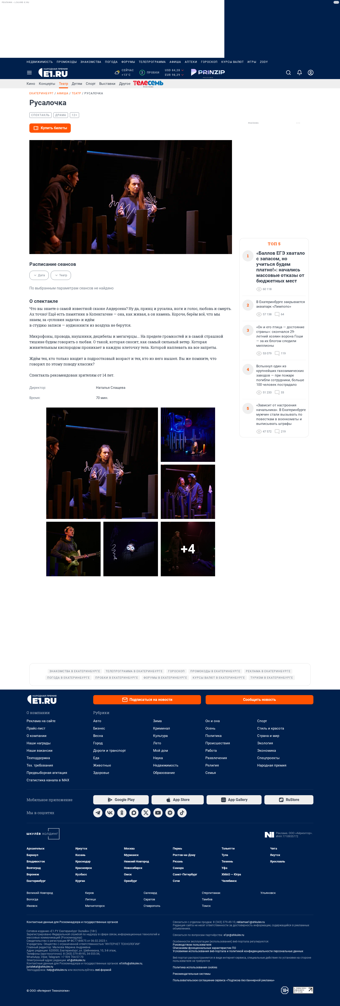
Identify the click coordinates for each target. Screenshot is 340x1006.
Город (98, 743)
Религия (212, 765)
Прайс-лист (36, 728)
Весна (98, 736)
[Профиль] (310, 72)
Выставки (107, 84)
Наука (158, 758)
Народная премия (271, 765)
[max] (134, 812)
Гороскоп (209, 62)
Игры (251, 62)
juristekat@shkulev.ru (40, 966)
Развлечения (216, 758)
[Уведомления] (299, 72)
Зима (157, 721)
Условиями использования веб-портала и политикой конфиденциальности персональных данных (238, 951)
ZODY (264, 62)
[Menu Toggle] (29, 72)
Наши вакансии (40, 750)
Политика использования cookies (195, 967)
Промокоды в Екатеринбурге (215, 671)
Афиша (175, 62)
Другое (124, 84)
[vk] (109, 812)
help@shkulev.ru (57, 970)
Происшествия (217, 743)
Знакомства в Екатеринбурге (74, 671)
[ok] (122, 812)
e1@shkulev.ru (76, 960)
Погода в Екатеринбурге (68, 677)
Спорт (91, 84)
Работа (211, 750)
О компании (36, 736)
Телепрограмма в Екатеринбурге (134, 671)
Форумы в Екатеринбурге (165, 677)
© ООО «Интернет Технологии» (48, 990)
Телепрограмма (152, 62)
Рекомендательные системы (191, 973)
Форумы (128, 62)
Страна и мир (268, 736)
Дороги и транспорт (109, 750)
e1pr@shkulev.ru (234, 935)
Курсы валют (232, 62)
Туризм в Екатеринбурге (271, 677)
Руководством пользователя (192, 944)
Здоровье (101, 773)
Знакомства (90, 62)
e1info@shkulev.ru (130, 963)
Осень (210, 728)
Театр (63, 84)
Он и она (212, 721)
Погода (111, 62)
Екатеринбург (41, 93)
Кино (31, 84)
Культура (160, 736)
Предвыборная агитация (47, 773)
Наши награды (39, 743)
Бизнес (99, 728)
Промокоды (67, 62)
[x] (146, 812)
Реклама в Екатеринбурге (268, 671)
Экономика (266, 750)
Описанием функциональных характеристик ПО (204, 948)
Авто (97, 721)
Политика (213, 736)
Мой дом (160, 750)
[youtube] (158, 812)
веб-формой (103, 970)
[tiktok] (182, 812)
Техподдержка (38, 758)
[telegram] (97, 812)
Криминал (161, 728)
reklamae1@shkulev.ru (251, 922)
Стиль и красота (270, 728)
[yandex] (170, 812)
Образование (164, 773)
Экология (265, 743)
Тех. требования (40, 765)
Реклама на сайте (41, 721)
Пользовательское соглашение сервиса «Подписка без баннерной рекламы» (224, 980)
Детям (77, 84)
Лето (157, 743)
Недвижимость (40, 62)
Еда (96, 758)
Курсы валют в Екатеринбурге (219, 677)
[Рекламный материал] (208, 72)
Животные (102, 765)
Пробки (150, 73)
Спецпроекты (268, 758)
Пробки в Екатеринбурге (116, 677)
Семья (210, 773)
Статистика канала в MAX (48, 780)
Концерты (47, 84)
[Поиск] (288, 72)
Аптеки (191, 62)
